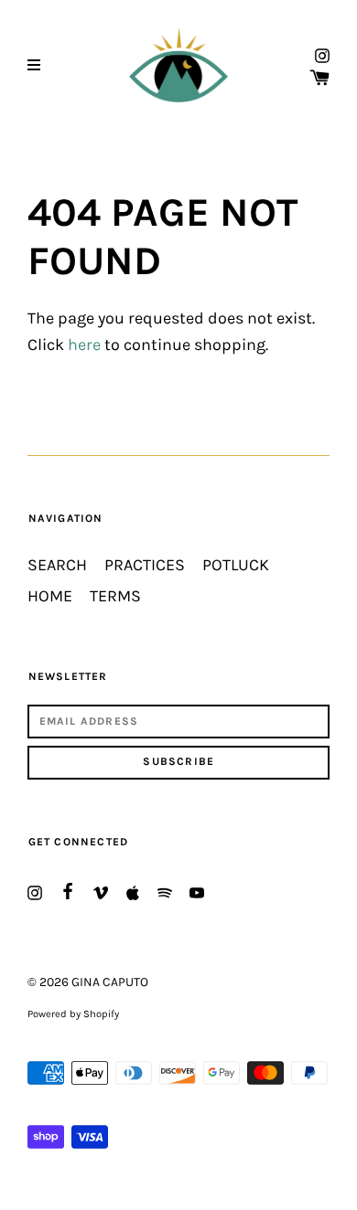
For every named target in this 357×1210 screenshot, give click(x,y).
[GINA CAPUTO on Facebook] (68, 889)
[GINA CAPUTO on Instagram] (322, 54)
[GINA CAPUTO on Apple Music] (132, 890)
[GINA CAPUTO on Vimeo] (100, 890)
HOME (49, 596)
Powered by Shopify (73, 1014)
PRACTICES (144, 565)
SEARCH (57, 565)
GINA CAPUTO (109, 982)
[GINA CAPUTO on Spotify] (164, 890)
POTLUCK (235, 565)
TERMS (115, 596)
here (84, 345)
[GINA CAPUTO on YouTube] (196, 890)
